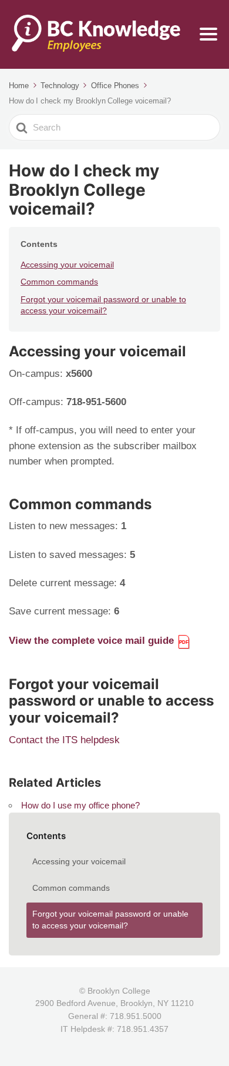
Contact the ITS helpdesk (64, 740)
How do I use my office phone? (80, 805)
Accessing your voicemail (67, 264)
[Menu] (208, 34)
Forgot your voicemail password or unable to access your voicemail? (103, 305)
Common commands (59, 281)
